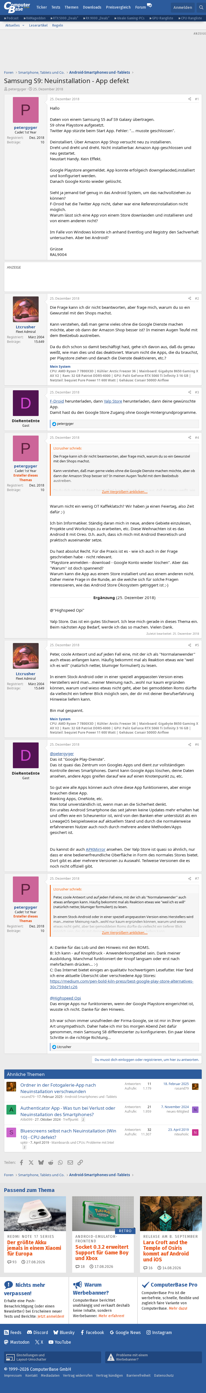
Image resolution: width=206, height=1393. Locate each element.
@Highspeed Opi (65, 998)
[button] (23, 25)
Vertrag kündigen (109, 1375)
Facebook (95, 1332)
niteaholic (181, 1134)
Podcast (13, 18)
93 (14, 1262)
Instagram (162, 1332)
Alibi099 (26, 1119)
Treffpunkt (70, 1119)
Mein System (60, 366)
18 (82, 1266)
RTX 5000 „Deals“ (65, 18)
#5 (197, 645)
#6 (197, 744)
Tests (56, 7)
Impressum (13, 1375)
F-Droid (57, 401)
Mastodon (20, 1342)
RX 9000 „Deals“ (97, 18)
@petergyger (62, 753)
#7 (197, 878)
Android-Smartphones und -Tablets (91, 1096)
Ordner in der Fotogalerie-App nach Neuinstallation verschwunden (58, 1088)
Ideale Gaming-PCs (131, 18)
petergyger (17, 89)
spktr (24, 1142)
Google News (128, 1332)
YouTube (63, 1342)
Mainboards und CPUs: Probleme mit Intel (83, 1142)
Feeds (15, 1332)
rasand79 (27, 1096)
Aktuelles (12, 25)
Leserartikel (38, 25)
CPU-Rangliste (191, 18)
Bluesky (67, 1332)
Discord (40, 1332)
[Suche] (201, 8)
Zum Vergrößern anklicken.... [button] (125, 491)
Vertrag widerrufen (78, 1375)
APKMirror (95, 849)
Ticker (41, 7)
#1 (197, 99)
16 (150, 1268)
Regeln (57, 25)
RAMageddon (36, 18)
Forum (140, 7)
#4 (197, 437)
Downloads (92, 7)
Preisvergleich (118, 7)
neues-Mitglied (178, 1111)
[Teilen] (189, 99)
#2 (197, 298)
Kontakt (31, 1375)
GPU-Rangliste (162, 18)
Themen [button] (71, 7)
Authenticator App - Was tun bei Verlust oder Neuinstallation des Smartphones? (67, 1111)
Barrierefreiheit (138, 1375)
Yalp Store (113, 401)
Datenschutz (164, 1375)
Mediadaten (50, 1375)
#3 (197, 392)
